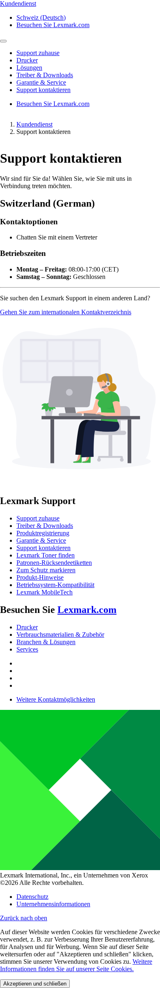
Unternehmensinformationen (53, 903)
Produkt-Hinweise (40, 577)
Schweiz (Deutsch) (41, 17)
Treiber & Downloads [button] (44, 74)
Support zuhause (37, 518)
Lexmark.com (87, 609)
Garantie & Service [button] (41, 82)
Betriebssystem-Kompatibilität (55, 584)
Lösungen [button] (29, 67)
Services (27, 649)
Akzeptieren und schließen (34, 984)
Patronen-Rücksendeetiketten (54, 562)
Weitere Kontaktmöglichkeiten (55, 699)
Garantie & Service (41, 540)
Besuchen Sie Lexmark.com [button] (52, 24)
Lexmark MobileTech (44, 592)
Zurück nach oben (23, 917)
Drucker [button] (27, 60)
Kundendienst (34, 124)
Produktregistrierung (42, 533)
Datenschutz (32, 896)
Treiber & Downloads (44, 525)
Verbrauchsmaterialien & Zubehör (60, 634)
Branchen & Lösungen (45, 641)
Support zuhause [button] (37, 52)
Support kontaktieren (43, 547)
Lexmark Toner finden (45, 555)
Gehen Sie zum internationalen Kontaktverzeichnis (65, 312)
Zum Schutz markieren (45, 570)
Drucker (27, 627)
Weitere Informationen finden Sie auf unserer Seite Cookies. (76, 965)
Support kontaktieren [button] (43, 89)
